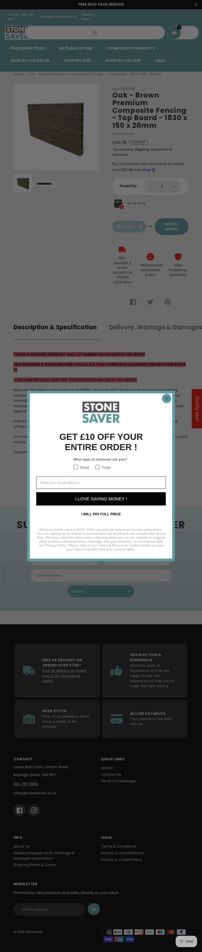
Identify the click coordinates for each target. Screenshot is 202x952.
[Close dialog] (166, 398)
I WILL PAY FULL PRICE (101, 514)
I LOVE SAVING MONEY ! (101, 498)
